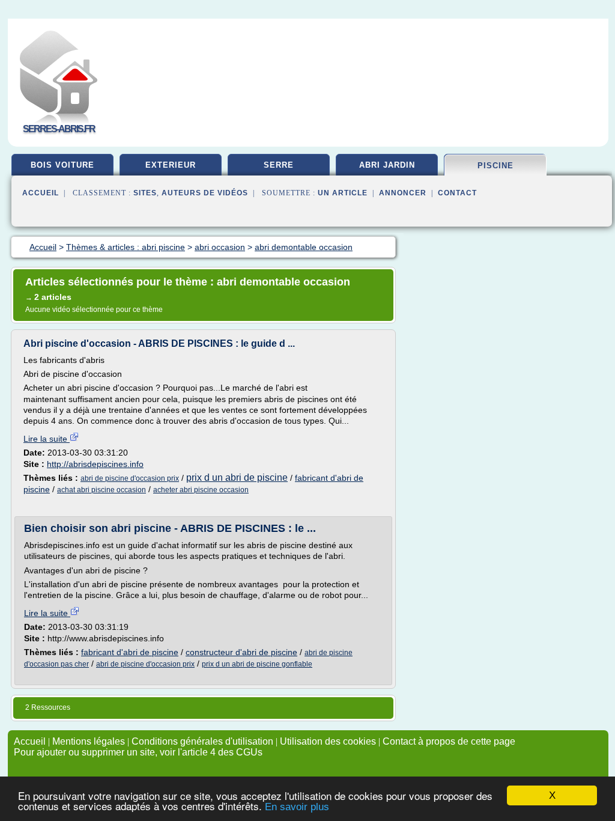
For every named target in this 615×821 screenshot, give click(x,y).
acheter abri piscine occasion (201, 490)
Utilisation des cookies (328, 741)
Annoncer (402, 193)
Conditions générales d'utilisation (202, 741)
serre (279, 164)
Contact (457, 193)
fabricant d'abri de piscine (129, 652)
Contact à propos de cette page (449, 741)
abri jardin (387, 164)
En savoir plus (297, 807)
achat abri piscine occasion (101, 490)
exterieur (170, 164)
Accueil (40, 193)
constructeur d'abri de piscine (241, 652)
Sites (145, 193)
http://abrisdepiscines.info (95, 464)
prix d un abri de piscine (237, 477)
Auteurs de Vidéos (205, 193)
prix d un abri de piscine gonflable (257, 664)
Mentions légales (88, 741)
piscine (495, 165)
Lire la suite (46, 439)
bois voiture (62, 164)
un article (343, 193)
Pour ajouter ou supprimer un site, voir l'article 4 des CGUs (138, 752)
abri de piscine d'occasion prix (129, 478)
